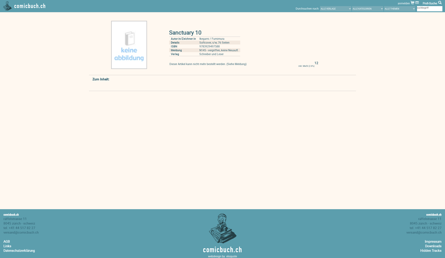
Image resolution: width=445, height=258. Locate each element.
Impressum (433, 241)
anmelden (404, 3)
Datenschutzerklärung (19, 250)
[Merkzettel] (417, 3)
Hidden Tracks (431, 250)
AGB (6, 241)
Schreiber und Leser (211, 54)
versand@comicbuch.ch (21, 232)
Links (7, 246)
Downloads (433, 246)
